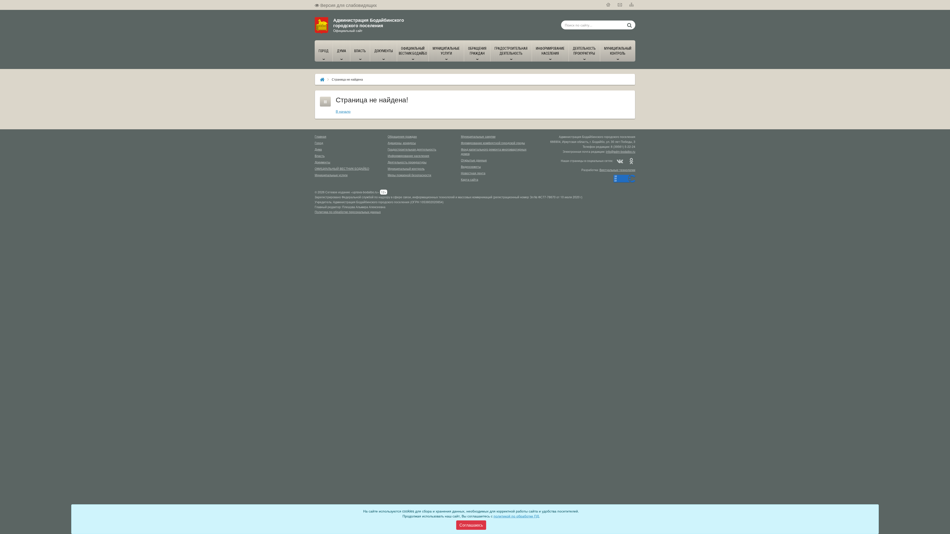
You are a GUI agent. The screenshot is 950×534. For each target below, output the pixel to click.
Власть (320, 156)
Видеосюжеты (471, 166)
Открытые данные (474, 160)
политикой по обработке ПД (516, 515)
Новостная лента (473, 173)
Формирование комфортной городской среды (493, 143)
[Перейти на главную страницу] (608, 4)
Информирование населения (408, 156)
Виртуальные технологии (617, 170)
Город (319, 143)
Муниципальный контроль (406, 168)
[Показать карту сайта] (631, 4)
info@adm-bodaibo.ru (620, 151)
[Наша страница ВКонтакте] (620, 160)
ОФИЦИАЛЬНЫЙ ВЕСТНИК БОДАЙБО (342, 168)
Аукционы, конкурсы (402, 143)
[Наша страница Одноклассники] (631, 160)
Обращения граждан (402, 136)
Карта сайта (469, 179)
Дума (318, 149)
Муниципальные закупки (478, 136)
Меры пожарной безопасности (409, 175)
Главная (320, 136)
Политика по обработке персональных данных (348, 212)
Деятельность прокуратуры (407, 162)
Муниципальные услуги (331, 175)
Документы (322, 162)
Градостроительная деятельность (412, 149)
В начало (343, 111)
